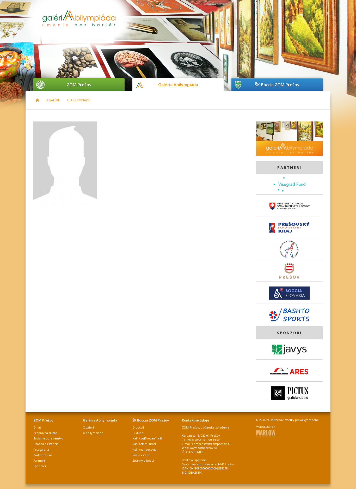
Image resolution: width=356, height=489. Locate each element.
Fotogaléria (41, 449)
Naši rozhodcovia (144, 449)
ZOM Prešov (79, 85)
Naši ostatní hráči (144, 444)
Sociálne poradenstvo (48, 438)
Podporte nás (42, 455)
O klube (137, 433)
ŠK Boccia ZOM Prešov (277, 85)
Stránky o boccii (143, 460)
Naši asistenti (141, 455)
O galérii (52, 100)
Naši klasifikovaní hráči (147, 438)
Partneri (39, 460)
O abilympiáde (78, 100)
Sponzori (39, 466)
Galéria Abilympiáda (178, 85)
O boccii (138, 427)
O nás (37, 427)
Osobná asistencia (45, 444)
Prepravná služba (45, 433)
